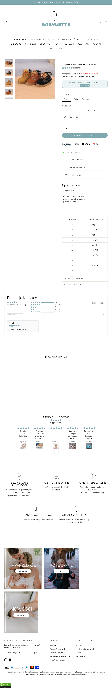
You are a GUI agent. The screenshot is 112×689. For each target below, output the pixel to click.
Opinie (78, 653)
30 (77, 117)
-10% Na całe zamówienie (85, 649)
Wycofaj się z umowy (57, 660)
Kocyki (97, 44)
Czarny (66, 99)
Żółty (76, 99)
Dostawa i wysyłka (56, 653)
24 (82, 110)
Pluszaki (68, 44)
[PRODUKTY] (21, 612)
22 (70, 110)
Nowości (53, 39)
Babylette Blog (81, 656)
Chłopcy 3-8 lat (50, 44)
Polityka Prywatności (57, 649)
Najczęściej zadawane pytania (60, 656)
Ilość (65, 123)
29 (71, 117)
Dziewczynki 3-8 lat (23, 44)
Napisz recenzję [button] (97, 303)
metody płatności (74, 284)
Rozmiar (66, 106)
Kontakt (79, 645)
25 (88, 110)
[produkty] (23, 568)
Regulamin (53, 645)
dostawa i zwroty (74, 278)
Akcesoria (56, 48)
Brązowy (85, 99)
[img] (23, 325)
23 (76, 110)
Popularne (38, 39)
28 (65, 117)
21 (64, 110)
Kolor (65, 95)
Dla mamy (83, 44)
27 (101, 110)
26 (94, 110)
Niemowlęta (90, 39)
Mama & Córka (71, 39)
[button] (67, 68)
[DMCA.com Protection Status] (5, 687)
